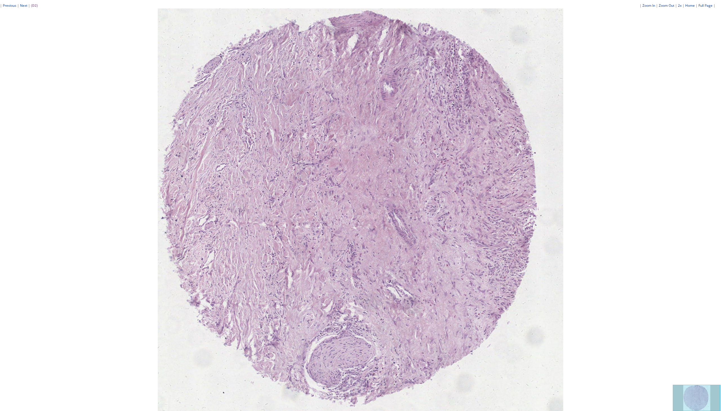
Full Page (705, 5)
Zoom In (648, 5)
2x (680, 5)
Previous (9, 5)
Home (690, 5)
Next (23, 5)
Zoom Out (666, 5)
